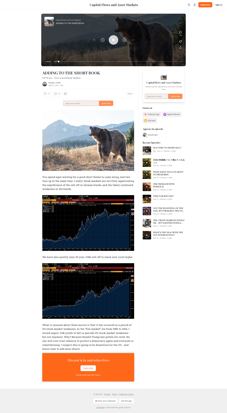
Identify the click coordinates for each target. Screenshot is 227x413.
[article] (164, 150)
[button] (94, 40)
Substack (100, 407)
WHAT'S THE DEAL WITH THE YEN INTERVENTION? (168, 233)
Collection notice (126, 394)
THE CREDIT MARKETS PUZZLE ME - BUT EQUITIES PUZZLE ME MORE (169, 221)
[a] (147, 150)
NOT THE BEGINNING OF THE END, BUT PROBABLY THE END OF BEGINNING (168, 209)
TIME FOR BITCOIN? (163, 196)
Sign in (218, 4)
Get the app (126, 401)
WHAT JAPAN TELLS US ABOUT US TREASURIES (168, 173)
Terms (114, 394)
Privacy (107, 394)
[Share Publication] (194, 4)
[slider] (118, 61)
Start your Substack (107, 401)
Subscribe (205, 4)
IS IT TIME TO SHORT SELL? (167, 147)
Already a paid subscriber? (88, 375)
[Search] (189, 4)
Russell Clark (54, 83)
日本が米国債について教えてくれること (169, 161)
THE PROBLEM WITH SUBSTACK (163, 185)
